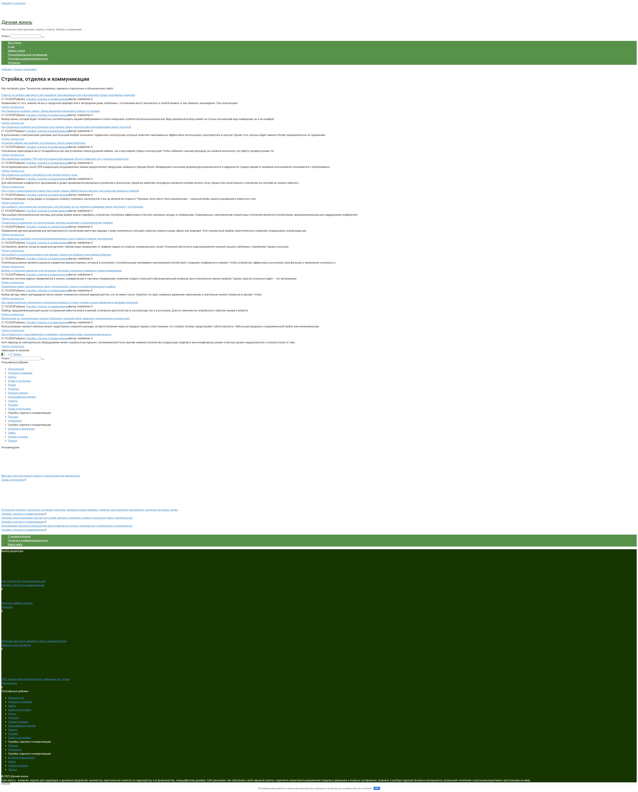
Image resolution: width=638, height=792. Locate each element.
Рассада (13, 416)
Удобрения (14, 420)
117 (10, 354)
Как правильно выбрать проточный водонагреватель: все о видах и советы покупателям (57, 238)
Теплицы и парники (20, 373)
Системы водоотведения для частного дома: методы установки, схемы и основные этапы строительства (66, 517)
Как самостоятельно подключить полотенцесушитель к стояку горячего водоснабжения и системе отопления (69, 302)
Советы (13, 400)
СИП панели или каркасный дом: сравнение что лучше (35, 679)
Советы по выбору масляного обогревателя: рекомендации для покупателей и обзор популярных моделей (68, 95)
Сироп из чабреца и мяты (17, 603)
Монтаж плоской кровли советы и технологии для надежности (40, 475)
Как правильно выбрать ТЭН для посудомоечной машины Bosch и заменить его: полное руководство (65, 159)
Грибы (12, 432)
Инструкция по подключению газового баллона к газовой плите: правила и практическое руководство (65, 318)
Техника (13, 404)
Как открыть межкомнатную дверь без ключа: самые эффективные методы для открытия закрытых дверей (70, 190)
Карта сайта (15, 544)
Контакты (14, 62)
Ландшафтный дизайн (22, 396)
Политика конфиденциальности (28, 58)
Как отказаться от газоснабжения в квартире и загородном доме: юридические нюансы (56, 334)
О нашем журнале (19, 536)
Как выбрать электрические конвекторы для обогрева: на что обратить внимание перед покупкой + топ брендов (72, 206)
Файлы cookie (16, 50)
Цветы (12, 377)
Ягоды (12, 385)
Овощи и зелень (18, 393)
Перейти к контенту (13, 3)
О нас (11, 46)
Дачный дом (16, 369)
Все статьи (14, 42)
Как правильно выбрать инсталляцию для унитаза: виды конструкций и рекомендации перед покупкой (66, 127)
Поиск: (5, 36)
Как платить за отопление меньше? (23, 581)
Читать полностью (12, 107)
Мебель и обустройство (16, 645)
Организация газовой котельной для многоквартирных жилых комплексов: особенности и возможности (66, 525)
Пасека (12, 440)
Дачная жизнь (16, 22)
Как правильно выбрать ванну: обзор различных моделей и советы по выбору (50, 111)
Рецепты (13, 389)
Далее (17, 354)
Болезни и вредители (21, 428)
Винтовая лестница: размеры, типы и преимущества (33, 641)
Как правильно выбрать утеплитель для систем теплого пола (39, 174)
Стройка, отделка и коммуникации (47, 99)
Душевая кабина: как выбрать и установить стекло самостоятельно (43, 143)
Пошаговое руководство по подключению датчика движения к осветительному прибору (57, 222)
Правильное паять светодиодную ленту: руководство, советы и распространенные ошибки (58, 286)
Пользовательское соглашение (27, 54)
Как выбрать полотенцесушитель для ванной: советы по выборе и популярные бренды (56, 254)
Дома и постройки (19, 381)
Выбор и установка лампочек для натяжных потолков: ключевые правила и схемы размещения (61, 270)
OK (376, 788)
